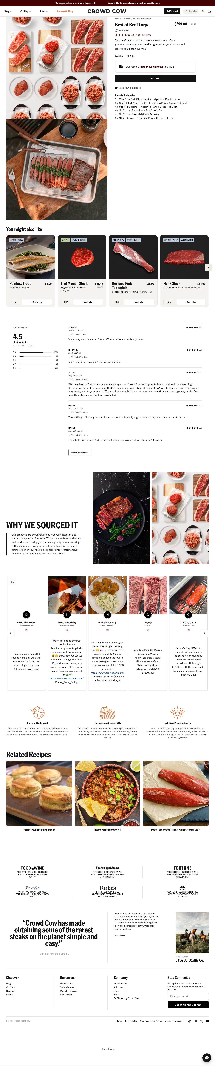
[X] (201, 1021)
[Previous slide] (10, 633)
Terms (119, 1021)
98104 (170, 66)
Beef (128, 18)
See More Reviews (80, 452)
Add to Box (155, 78)
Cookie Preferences (173, 1021)
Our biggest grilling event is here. (70, 3)
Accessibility (66, 994)
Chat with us (107, 1049)
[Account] (203, 11)
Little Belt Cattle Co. (190, 960)
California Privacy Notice (151, 1021)
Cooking (10, 987)
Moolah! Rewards (69, 990)
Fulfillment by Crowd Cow (126, 998)
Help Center (66, 983)
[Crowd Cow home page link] (107, 11)
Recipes (10, 990)
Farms (9, 994)
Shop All (119, 18)
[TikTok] (189, 1021)
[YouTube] (207, 1021)
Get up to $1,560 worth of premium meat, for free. (134, 3)
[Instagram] (195, 1021)
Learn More (119, 935)
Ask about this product (130, 87)
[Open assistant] (206, 1057)
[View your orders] (209, 11)
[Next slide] (204, 633)
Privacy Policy (131, 1021)
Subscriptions (67, 987)
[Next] (208, 267)
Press (117, 990)
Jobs (116, 994)
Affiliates (118, 987)
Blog (8, 983)
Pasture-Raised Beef (142, 18)
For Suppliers (120, 983)
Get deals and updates (188, 1004)
